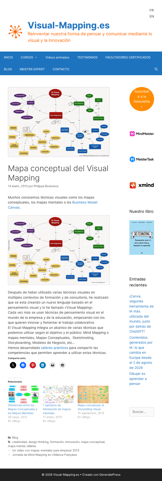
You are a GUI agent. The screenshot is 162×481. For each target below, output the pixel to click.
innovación (72, 441)
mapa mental (16, 446)
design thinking (38, 441)
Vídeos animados (57, 57)
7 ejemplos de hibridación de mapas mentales (57, 409)
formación (57, 441)
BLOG (8, 69)
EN (152, 16)
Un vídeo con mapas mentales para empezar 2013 (45, 450)
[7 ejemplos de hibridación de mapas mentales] (58, 394)
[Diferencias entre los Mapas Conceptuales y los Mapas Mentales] (23, 394)
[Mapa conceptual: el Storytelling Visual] (93, 394)
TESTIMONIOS (87, 57)
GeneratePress (110, 474)
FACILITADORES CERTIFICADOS (128, 57)
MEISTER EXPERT (32, 69)
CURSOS (27, 57)
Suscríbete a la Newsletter (142, 99)
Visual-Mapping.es (69, 25)
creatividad (19, 441)
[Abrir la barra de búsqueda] (156, 69)
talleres (31, 446)
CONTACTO (61, 69)
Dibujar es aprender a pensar (138, 379)
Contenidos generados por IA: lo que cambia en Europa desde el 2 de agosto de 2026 (141, 353)
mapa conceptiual (93, 441)
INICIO (8, 57)
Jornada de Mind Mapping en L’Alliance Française (44, 454)
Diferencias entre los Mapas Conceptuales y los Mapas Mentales (23, 409)
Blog (15, 437)
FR (152, 10)
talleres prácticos (54, 348)
